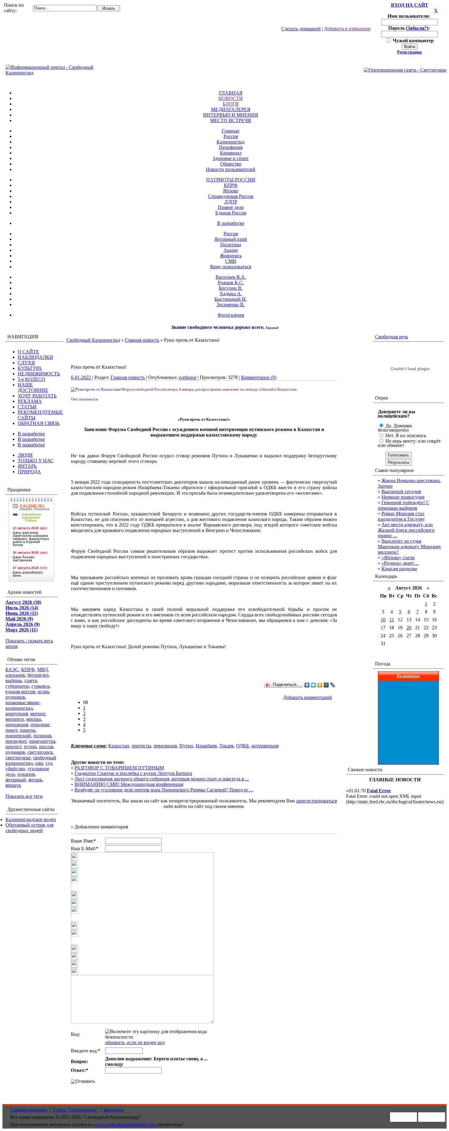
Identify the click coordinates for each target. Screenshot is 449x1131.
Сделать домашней (301, 28)
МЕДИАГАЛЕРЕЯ (230, 109)
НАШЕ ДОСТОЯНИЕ (33, 387)
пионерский (18, 735)
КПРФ (231, 185)
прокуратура (42, 741)
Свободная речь (391, 336)
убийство (15, 768)
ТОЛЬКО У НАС (35, 460)
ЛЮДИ (25, 455)
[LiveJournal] (333, 685)
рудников (15, 752)
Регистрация (409, 52)
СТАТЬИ (27, 406)
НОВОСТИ (230, 98)
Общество (230, 163)
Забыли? (417, 28)
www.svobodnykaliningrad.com (125, 1124)
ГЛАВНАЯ (231, 92)
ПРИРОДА (29, 471)
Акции (231, 250)
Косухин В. (231, 288)
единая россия (20, 691)
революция (165, 745)
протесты (141, 745)
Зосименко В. (231, 304)
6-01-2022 (81, 377)
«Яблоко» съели (398, 557)
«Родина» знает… (400, 563)
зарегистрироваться (316, 800)
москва (33, 719)
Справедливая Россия (230, 196)
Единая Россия (230, 212)
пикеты (27, 730)
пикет (11, 730)
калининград (19, 708)
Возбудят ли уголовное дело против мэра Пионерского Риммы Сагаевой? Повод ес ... (164, 789)
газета (30, 680)
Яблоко (230, 190)
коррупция (16, 713)
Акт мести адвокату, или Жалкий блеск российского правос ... (406, 530)
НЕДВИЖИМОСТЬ (39, 373)
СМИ (230, 261)
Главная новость (142, 340)
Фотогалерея (230, 315)
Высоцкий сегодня (401, 491)
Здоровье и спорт (231, 158)
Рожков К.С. (231, 282)
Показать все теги (24, 796)
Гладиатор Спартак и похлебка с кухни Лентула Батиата (133, 773)
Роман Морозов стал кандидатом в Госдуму (401, 516)
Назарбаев (206, 745)
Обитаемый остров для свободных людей (29, 827)
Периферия (231, 147)
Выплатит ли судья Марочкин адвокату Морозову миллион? (409, 546)
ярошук (13, 785)
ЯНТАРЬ (27, 466)
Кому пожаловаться (230, 266)
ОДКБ (242, 745)
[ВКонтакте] (307, 685)
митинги (14, 719)
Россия (231, 136)
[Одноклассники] (320, 685)
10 (383, 619)
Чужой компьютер (413, 40)
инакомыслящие (22, 702)
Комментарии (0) (258, 377)
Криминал (231, 152)
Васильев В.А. (231, 277)
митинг (37, 713)
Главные (230, 130)
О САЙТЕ (28, 351)
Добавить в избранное (347, 28)
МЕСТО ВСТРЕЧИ (230, 120)
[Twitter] (313, 685)
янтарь (35, 779)
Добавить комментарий (307, 697)
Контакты (114, 1109)
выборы (13, 680)
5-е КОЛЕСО (31, 379)
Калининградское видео (30, 819)
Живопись (231, 255)
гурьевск (40, 686)
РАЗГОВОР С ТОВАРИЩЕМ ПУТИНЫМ (119, 767)
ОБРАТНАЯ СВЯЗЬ (39, 423)
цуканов (26, 774)
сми (39, 763)
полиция (42, 735)
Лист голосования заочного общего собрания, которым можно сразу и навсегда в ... (162, 778)
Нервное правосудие (403, 497)
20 (409, 627)
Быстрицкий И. (230, 299)
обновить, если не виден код (135, 1042)
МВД (42, 669)
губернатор (17, 686)
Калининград (231, 141)
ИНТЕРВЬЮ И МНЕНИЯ (230, 114)
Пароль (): (409, 28)
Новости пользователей (230, 169)
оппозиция (16, 724)
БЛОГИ (231, 103)
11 (391, 619)
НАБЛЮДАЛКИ (35, 357)
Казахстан (118, 745)
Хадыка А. (231, 293)
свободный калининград (30, 760)
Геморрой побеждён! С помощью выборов (403, 505)
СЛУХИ (26, 362)
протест (13, 746)
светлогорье (18, 757)
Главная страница (28, 1109)
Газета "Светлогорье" (75, 1109)
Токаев (226, 745)
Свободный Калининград (93, 340)
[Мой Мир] (326, 685)
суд (49, 763)
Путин (186, 745)
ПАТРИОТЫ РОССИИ (230, 179)
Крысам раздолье (399, 568)
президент (16, 741)
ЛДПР (230, 201)
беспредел (38, 675)
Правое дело (231, 207)
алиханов (15, 675)
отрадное (40, 724)
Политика (230, 244)
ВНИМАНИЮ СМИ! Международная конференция (129, 784)
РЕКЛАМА (30, 401)
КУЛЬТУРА (30, 368)
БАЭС (12, 669)
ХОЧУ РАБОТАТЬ (37, 395)
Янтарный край (230, 239)
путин (30, 746)
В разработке (230, 223)
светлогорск (40, 752)
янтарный (15, 779)
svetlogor (187, 377)
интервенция (265, 745)
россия (46, 746)
